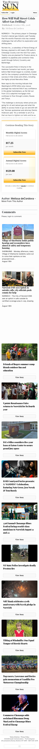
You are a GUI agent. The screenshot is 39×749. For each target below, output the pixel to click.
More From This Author (12, 201)
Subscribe (4, 12)
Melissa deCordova (23, 198)
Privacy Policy (25, 737)
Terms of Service (15, 737)
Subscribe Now (19, 152)
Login (13, 12)
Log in (23, 186)
